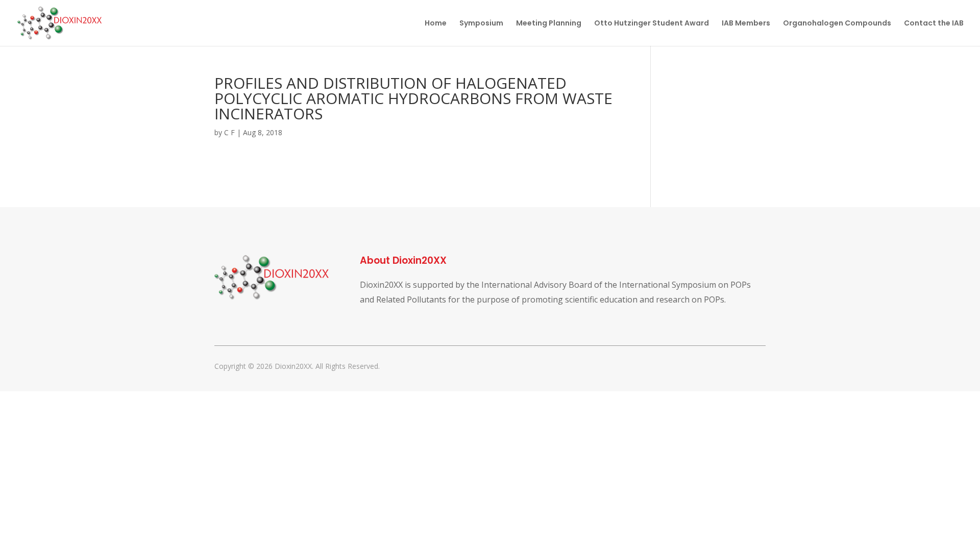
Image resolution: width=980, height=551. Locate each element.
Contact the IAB (934, 23)
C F (229, 132)
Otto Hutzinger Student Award (651, 23)
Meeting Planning (548, 23)
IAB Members (746, 23)
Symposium (481, 23)
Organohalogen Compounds (837, 23)
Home (436, 23)
